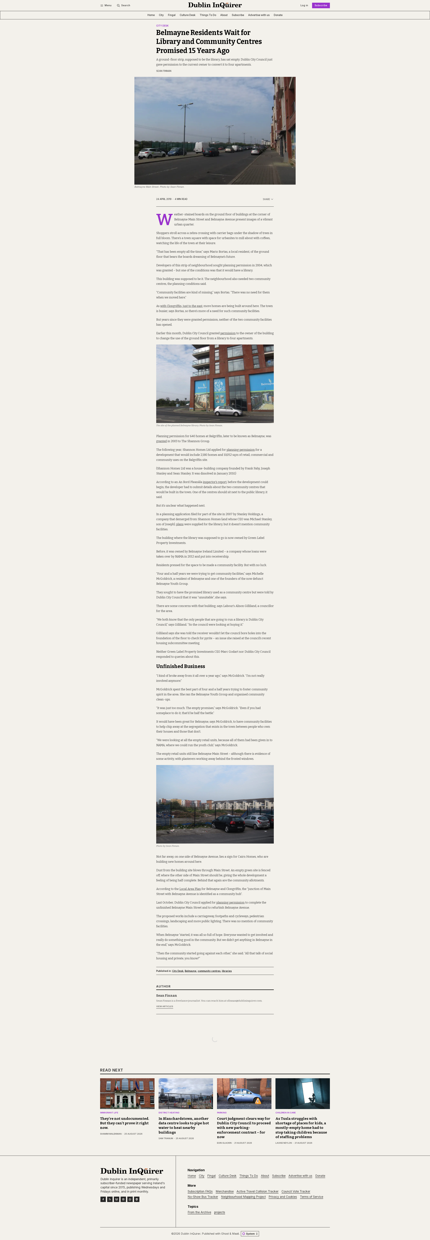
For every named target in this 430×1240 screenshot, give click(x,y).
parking (222, 1113)
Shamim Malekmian (111, 1134)
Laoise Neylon (283, 1143)
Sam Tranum (166, 1138)
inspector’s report (215, 482)
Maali (235, 1233)
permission (228, 333)
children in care (285, 1113)
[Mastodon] (136, 1199)
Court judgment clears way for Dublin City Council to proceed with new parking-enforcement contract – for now (244, 1128)
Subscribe (321, 5)
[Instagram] (123, 1199)
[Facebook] (103, 1199)
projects (219, 1212)
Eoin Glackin (224, 1143)
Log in (304, 5)
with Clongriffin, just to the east (181, 306)
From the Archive (199, 1212)
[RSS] (110, 1199)
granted (161, 441)
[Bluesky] (116, 1199)
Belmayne (190, 970)
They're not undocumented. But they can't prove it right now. (124, 1123)
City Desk (162, 26)
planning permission (241, 450)
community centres (209, 970)
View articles (164, 1006)
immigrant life (109, 1113)
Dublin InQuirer (190, 1233)
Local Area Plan (190, 889)
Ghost (225, 1233)
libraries (227, 970)
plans (180, 524)
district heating (169, 1113)
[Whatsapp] (130, 1199)
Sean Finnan (163, 71)
